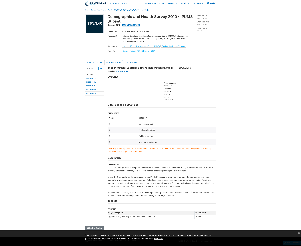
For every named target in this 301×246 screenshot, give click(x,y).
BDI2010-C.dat (91, 82)
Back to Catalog (95, 228)
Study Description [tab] (94, 62)
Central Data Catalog (98, 10)
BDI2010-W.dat (91, 93)
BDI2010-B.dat (91, 78)
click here (158, 238)
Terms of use (198, 3)
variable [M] (145, 10)
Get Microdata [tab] (132, 62)
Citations (185, 3)
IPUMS (110, 10)
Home (87, 10)
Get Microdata (132, 25)
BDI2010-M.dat (91, 90)
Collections (173, 3)
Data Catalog (150, 3)
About (161, 3)
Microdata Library (118, 3)
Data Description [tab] (113, 62)
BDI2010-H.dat (91, 86)
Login (212, 3)
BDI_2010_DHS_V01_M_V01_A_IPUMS (126, 10)
